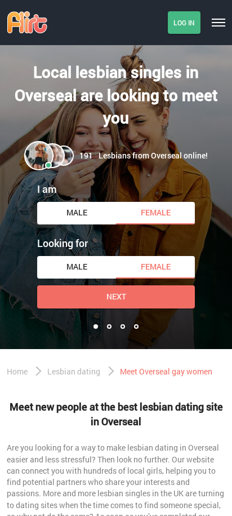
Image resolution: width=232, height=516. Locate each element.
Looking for (62, 243)
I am (47, 189)
